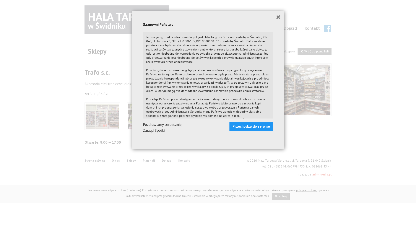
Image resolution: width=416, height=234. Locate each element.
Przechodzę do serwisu (251, 126)
